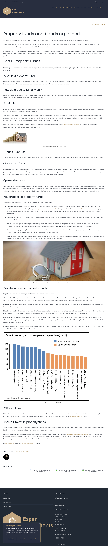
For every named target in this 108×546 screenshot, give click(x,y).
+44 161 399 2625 (60, 530)
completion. (53, 209)
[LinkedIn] (64, 544)
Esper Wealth (60, 505)
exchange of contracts (40, 209)
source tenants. (78, 209)
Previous (96, 24)
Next (102, 24)
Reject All (22, 539)
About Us (7, 498)
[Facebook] (56, 544)
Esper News (7, 502)
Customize (11, 539)
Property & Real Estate (27, 443)
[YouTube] (61, 544)
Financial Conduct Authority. (70, 124)
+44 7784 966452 (60, 528)
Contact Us (7, 506)
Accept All (33, 539)
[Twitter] (58, 544)
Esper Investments (9, 443)
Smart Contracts (61, 494)
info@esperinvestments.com (26, 2)
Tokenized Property (62, 498)
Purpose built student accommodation (77, 434)
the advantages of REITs (76, 416)
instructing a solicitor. (18, 209)
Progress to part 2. (59, 439)
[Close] (39, 523)
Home (6, 494)
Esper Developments (62, 510)
